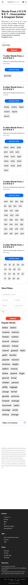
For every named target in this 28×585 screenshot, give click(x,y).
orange (5, 391)
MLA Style (6, 557)
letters (5, 327)
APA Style (6, 551)
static (22, 350)
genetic (5, 396)
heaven (5, 336)
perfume (15, 396)
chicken (5, 382)
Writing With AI (8, 528)
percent (15, 382)
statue (5, 373)
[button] (24, 2)
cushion (15, 336)
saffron (5, 368)
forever (15, 345)
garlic (4, 354)
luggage (13, 386)
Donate (6, 519)
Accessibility (10, 579)
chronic (14, 368)
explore (13, 373)
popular (5, 359)
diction (13, 327)
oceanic (6, 332)
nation (16, 405)
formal (14, 391)
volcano (14, 341)
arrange (14, 414)
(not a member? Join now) (11, 537)
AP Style (6, 553)
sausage (6, 409)
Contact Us (7, 517)
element (6, 345)
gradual (14, 350)
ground (5, 377)
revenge (15, 400)
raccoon (15, 359)
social (15, 409)
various (5, 414)
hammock (6, 405)
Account (6, 539)
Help (5, 542)
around (5, 341)
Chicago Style (7, 555)
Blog (5, 522)
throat (14, 377)
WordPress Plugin (9, 526)
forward (5, 400)
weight (15, 364)
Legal (5, 579)
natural (5, 350)
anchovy (6, 364)
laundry (12, 354)
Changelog (22, 579)
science (15, 332)
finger (22, 373)
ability (5, 386)
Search (14, 50)
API (5, 524)
